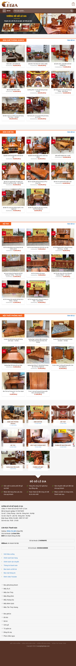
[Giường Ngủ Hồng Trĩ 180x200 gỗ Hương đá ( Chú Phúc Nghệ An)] (38, 355)
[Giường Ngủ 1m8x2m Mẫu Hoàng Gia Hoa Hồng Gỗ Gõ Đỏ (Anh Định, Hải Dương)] (38, 328)
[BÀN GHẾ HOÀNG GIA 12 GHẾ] (62, 145)
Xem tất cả (71, 40)
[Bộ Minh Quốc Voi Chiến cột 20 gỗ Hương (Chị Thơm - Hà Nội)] (13, 105)
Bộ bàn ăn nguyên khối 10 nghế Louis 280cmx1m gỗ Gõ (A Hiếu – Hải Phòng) (13, 182)
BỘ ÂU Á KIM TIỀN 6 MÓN (13, 90)
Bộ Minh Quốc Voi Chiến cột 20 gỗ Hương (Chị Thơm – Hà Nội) (13, 116)
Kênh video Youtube (10, 577)
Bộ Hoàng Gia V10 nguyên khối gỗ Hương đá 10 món (38, 116)
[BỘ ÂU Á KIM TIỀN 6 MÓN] (13, 79)
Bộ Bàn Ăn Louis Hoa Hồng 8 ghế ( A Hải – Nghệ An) (13, 208)
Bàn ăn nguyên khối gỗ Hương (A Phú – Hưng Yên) (38, 182)
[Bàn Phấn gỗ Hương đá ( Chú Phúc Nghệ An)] (13, 380)
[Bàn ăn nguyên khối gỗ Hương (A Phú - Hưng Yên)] (38, 171)
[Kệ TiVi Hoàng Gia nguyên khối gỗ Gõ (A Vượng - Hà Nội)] (13, 289)
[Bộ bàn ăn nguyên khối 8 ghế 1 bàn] (62, 171)
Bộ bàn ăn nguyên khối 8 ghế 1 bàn (63, 181)
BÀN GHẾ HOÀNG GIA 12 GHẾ (62, 155)
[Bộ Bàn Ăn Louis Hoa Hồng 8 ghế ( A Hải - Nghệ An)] (13, 197)
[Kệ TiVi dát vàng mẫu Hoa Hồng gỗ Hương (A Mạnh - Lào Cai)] (62, 263)
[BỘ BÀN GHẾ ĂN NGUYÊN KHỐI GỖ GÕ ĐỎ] (13, 145)
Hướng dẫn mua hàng (43, 643)
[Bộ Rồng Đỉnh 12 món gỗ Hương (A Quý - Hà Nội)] (38, 79)
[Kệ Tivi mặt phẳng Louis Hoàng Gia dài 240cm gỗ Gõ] (13, 237)
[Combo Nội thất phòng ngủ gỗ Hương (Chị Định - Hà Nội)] (62, 328)
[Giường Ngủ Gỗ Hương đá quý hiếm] (13, 355)
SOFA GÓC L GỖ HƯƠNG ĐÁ (13, 64)
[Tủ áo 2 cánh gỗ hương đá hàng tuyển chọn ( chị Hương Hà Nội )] (38, 380)
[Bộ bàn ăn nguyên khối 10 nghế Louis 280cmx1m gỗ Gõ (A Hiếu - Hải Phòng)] (13, 171)
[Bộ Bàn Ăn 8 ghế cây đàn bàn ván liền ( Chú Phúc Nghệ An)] (38, 197)
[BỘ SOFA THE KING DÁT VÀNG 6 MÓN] (38, 53)
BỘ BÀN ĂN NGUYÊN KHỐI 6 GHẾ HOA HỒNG (38, 156)
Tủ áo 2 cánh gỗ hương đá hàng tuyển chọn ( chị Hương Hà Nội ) (38, 392)
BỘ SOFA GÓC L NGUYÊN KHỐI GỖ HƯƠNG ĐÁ (62, 64)
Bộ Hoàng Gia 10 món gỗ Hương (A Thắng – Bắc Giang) (63, 90)
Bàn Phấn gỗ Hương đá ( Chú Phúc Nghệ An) (13, 392)
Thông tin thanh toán (11, 565)
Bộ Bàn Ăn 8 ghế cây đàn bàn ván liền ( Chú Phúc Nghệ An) (38, 208)
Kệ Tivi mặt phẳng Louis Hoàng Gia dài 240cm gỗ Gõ (13, 248)
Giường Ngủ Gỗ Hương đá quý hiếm (13, 365)
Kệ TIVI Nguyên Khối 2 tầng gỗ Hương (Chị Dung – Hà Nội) (62, 248)
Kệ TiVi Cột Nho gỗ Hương (38, 273)
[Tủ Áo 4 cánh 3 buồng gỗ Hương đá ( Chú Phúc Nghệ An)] (62, 355)
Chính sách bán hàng (11, 558)
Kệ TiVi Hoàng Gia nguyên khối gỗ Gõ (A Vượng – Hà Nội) (13, 300)
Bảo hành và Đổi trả (10, 569)
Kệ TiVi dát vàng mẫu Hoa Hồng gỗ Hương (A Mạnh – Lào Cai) (63, 274)
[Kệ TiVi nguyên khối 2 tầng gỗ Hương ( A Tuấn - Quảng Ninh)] (38, 289)
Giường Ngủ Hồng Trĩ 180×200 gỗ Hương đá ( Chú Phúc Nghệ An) (38, 366)
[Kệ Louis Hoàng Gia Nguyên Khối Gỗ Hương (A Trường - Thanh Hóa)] (13, 263)
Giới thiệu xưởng (9, 554)
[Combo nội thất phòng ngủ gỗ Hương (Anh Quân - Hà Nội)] (13, 328)
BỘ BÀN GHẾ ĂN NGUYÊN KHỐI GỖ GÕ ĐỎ (13, 156)
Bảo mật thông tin (9, 573)
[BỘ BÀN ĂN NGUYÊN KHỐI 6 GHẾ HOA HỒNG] (38, 145)
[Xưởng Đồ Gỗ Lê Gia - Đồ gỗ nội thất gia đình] (9, 4)
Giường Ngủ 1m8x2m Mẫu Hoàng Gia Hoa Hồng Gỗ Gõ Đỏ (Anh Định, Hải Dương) (37, 341)
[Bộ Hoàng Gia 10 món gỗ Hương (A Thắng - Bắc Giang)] (62, 79)
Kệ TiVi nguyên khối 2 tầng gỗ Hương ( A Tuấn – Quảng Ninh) (38, 300)
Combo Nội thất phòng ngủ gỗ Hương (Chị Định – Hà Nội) (62, 340)
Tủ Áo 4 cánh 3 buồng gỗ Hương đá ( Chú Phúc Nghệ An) (62, 366)
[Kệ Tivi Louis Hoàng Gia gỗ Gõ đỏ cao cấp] (38, 237)
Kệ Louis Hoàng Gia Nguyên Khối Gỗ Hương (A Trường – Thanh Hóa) (13, 274)
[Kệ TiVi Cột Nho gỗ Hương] (38, 263)
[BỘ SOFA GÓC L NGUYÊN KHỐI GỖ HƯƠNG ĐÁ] (62, 53)
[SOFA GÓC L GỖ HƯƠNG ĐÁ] (13, 53)
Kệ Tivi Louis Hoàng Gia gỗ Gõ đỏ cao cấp (37, 247)
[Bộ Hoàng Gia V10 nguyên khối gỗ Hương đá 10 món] (38, 105)
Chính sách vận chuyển (11, 562)
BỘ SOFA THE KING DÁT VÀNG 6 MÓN (37, 64)
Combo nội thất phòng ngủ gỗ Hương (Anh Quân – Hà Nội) (13, 340)
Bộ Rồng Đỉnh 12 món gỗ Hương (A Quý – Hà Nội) (38, 90)
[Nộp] (71, 11)
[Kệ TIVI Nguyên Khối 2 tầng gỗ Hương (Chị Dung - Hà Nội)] (62, 237)
